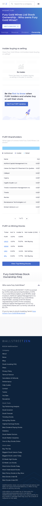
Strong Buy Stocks (8, 420)
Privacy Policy (7, 371)
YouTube (5, 395)
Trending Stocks (7, 417)
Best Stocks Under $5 (9, 477)
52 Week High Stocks (9, 459)
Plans (4, 368)
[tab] (15, 32)
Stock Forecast (7, 413)
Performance (6, 382)
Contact (5, 388)
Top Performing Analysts (10, 406)
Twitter (4, 392)
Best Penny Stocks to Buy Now (13, 473)
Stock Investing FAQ (9, 364)
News (4, 357)
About (4, 354)
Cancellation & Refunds (10, 378)
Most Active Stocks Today (11, 466)
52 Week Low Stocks (9, 463)
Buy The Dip (6, 449)
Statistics (5, 431)
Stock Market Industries (10, 438)
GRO (5, 251)
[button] (21, 285)
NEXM (6, 246)
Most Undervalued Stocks (11, 470)
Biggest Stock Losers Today (11, 456)
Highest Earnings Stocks (10, 424)
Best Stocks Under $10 (10, 480)
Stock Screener (7, 410)
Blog (4, 361)
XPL (5, 256)
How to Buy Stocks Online (11, 441)
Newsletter (6, 399)
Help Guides (6, 385)
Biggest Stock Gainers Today (12, 452)
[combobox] (22, 4)
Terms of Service (8, 375)
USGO (6, 241)
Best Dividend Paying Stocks (12, 427)
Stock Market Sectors (9, 434)
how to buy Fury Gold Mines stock (19, 312)
